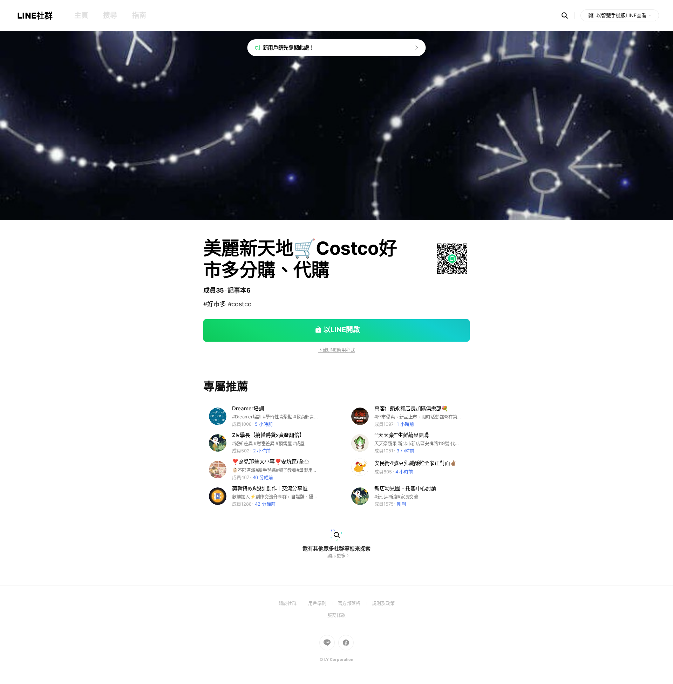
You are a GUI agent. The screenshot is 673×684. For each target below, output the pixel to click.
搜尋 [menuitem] (110, 15)
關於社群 (293, 603)
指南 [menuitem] (139, 15)
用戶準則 (323, 603)
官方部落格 (355, 603)
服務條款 (336, 615)
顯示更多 (336, 555)
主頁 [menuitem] (81, 15)
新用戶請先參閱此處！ (288, 47)
